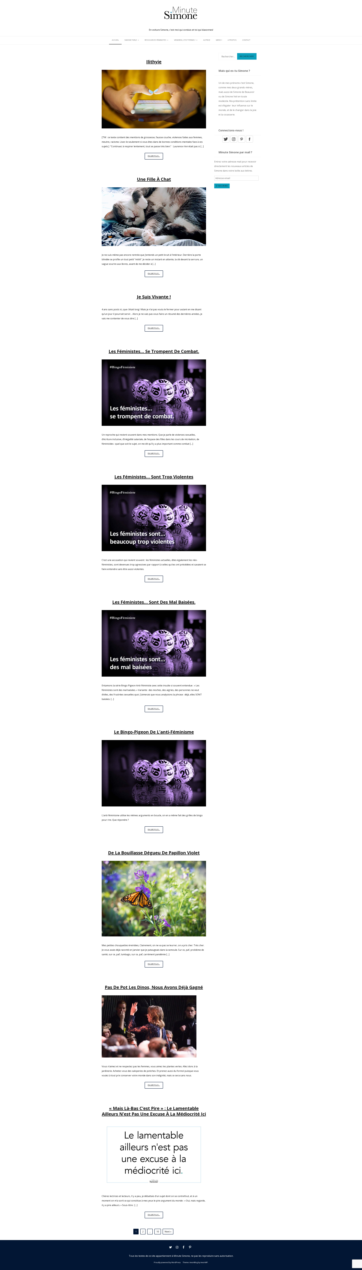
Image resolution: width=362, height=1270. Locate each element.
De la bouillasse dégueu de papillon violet (154, 853)
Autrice (206, 40)
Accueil (115, 40)
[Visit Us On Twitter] (226, 142)
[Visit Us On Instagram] (234, 142)
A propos (232, 40)
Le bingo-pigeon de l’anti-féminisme (154, 732)
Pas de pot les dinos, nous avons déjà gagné (154, 987)
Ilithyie (153, 62)
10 (157, 1231)
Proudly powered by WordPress (167, 1262)
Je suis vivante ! (154, 297)
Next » (168, 1231)
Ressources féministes (155, 40)
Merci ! (219, 40)
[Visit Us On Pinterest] (241, 142)
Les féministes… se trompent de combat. (154, 351)
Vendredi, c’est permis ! (184, 40)
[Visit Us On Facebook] (249, 142)
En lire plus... (155, 156)
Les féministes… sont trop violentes (153, 477)
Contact (246, 40)
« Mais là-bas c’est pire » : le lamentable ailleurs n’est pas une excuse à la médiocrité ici (154, 1111)
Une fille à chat (154, 179)
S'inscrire (222, 186)
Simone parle (130, 40)
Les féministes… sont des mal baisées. (153, 602)
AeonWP (204, 1262)
